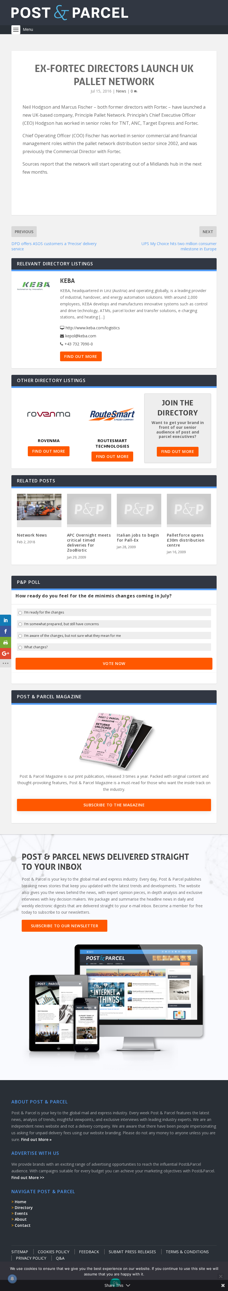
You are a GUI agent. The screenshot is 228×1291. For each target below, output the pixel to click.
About (21, 1219)
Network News (32, 535)
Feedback (89, 1251)
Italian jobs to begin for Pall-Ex (138, 537)
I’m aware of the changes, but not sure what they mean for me (72, 636)
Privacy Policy (31, 1258)
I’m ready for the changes (44, 612)
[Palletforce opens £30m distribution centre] (189, 509)
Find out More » (36, 1139)
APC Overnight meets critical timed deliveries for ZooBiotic (89, 542)
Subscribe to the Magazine (114, 805)
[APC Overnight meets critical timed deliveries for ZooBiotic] (89, 509)
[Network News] (39, 507)
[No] (220, 1276)
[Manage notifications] (12, 1278)
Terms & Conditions (187, 1251)
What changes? (36, 647)
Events (21, 1213)
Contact (23, 1225)
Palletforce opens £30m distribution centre (186, 540)
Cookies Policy (53, 1251)
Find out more (80, 356)
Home (20, 1201)
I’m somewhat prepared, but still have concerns (61, 624)
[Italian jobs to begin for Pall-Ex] (139, 509)
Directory (24, 1207)
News (121, 91)
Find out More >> (27, 1177)
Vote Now (114, 663)
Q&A (60, 1258)
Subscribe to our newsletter (64, 925)
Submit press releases (132, 1251)
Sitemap (19, 1251)
